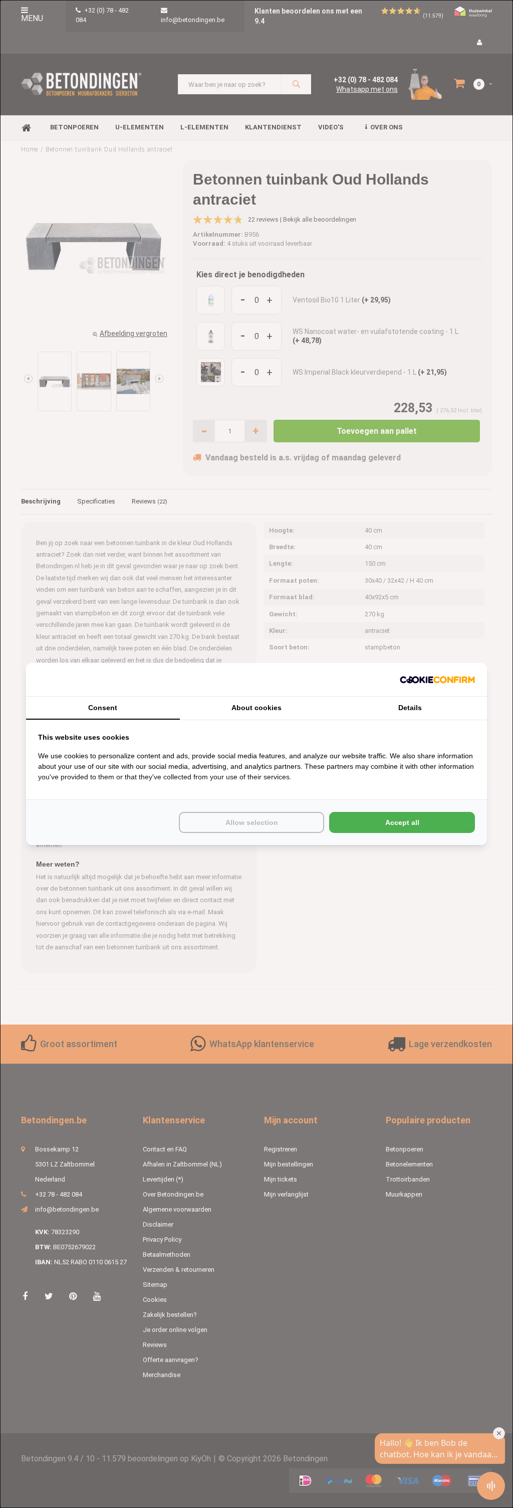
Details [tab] (410, 708)
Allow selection (251, 822)
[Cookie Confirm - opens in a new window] (437, 680)
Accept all (402, 822)
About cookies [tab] (256, 708)
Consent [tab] (102, 708)
